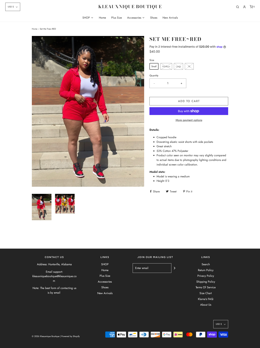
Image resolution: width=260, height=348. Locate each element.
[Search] (237, 7)
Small (154, 66)
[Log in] (244, 7)
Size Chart (206, 293)
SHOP (105, 264)
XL (189, 66)
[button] (12, 7)
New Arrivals (170, 18)
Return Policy (205, 270)
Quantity (153, 75)
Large (178, 66)
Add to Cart (189, 101)
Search (206, 264)
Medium (166, 66)
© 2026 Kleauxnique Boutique (45, 336)
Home (102, 18)
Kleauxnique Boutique (130, 6)
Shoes (153, 18)
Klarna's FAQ (205, 299)
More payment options (189, 120)
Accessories (105, 282)
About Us (205, 305)
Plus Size (116, 18)
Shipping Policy (205, 282)
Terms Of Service (206, 287)
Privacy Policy (205, 276)
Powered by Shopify (70, 336)
